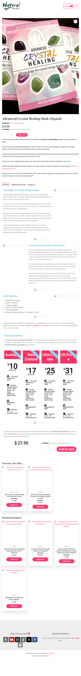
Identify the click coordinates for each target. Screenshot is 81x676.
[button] (75, 21)
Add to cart (21, 135)
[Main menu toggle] (77, 6)
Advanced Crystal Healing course (39, 252)
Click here (52, 653)
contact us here (18, 436)
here (70, 434)
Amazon (36, 325)
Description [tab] (5, 185)
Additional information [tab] (18, 185)
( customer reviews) (17, 123)
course (63, 269)
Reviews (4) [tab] (31, 185)
